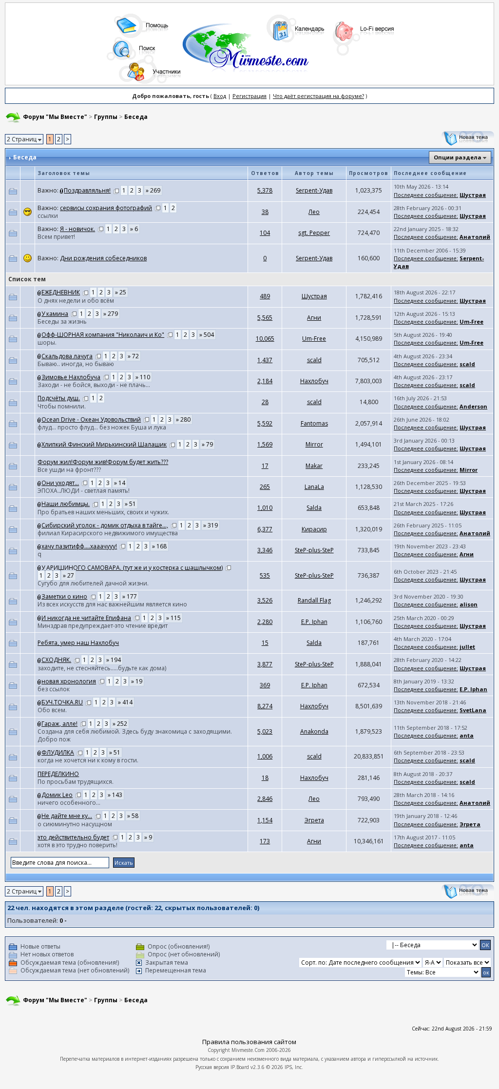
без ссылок (54, 689)
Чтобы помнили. (62, 406)
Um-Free (471, 321)
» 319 (210, 525)
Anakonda (314, 731)
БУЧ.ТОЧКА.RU (62, 702)
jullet (467, 646)
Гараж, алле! (59, 724)
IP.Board (239, 1067)
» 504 (206, 335)
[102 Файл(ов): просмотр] (39, 724)
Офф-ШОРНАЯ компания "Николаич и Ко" (102, 335)
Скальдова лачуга (67, 356)
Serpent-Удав (314, 190)
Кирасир (314, 529)
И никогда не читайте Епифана (86, 618)
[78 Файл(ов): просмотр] (39, 314)
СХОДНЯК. (56, 660)
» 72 (133, 356)
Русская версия (212, 1067)
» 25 (120, 292)
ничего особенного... (69, 802)
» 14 (119, 483)
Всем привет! (56, 237)
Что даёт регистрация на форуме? (318, 95)
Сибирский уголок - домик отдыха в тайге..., (104, 525)
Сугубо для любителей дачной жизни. (93, 583)
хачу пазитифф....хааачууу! (79, 546)
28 (265, 402)
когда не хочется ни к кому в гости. (88, 760)
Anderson (473, 406)
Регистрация (249, 95)
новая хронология (68, 681)
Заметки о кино (64, 596)
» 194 (113, 660)
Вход (219, 95)
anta (467, 735)
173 (265, 841)
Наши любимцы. (65, 504)
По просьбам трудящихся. (76, 782)
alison (469, 604)
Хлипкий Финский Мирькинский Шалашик (104, 444)
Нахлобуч (314, 381)
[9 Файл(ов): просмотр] (39, 356)
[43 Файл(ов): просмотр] (39, 444)
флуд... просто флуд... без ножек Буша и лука (102, 427)
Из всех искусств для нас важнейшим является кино (112, 604)
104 (265, 233)
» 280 (183, 419)
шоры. (47, 342)
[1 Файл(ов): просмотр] (39, 816)
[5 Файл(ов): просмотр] (39, 292)
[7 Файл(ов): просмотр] (39, 483)
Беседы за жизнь (62, 321)
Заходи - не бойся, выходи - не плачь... (94, 385)
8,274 (264, 706)
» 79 (207, 444)
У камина (54, 314)
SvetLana (473, 710)
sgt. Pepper (314, 233)
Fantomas (314, 423)
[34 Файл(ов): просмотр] (39, 504)
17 (265, 466)
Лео (314, 212)
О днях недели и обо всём (76, 300)
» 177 (129, 596)
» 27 (68, 575)
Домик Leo (57, 795)
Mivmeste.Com (248, 1050)
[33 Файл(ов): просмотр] (39, 546)
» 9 (148, 837)
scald (314, 360)
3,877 (264, 664)
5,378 (264, 190)
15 (265, 643)
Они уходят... (60, 483)
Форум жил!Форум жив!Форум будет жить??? (103, 462)
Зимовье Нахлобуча (70, 377)
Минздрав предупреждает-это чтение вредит (103, 626)
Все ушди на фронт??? (69, 470)
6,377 (264, 529)
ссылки (48, 216)
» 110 (142, 377)
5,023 (264, 731)
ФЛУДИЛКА (57, 752)
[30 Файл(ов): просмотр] (39, 525)
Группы (105, 117)
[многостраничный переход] (116, 190)
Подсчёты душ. (59, 398)
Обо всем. (52, 710)
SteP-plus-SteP (314, 550)
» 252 (120, 724)
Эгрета (314, 820)
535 (265, 575)
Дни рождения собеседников (103, 258)
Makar (314, 466)
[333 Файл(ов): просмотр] (62, 190)
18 (265, 778)
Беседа (136, 117)
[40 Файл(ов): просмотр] (39, 795)
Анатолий (475, 236)
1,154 (264, 820)
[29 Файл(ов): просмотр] (39, 702)
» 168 (159, 546)
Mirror (314, 444)
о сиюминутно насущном (75, 824)
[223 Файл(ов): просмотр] (39, 335)
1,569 (264, 444)
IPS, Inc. (294, 1067)
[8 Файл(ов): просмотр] (39, 752)
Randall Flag (314, 600)
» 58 (132, 816)
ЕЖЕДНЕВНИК (60, 292)
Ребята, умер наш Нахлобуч (78, 643)
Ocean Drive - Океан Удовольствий (91, 419)
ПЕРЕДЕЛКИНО (58, 774)
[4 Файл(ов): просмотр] (39, 596)
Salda (314, 508)
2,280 (264, 622)
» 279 (110, 314)
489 (265, 296)
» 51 (130, 504)
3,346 (264, 550)
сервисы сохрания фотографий (106, 208)
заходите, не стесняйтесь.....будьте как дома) (102, 668)
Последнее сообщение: (426, 194)
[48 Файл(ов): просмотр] (39, 419)
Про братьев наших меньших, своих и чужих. (103, 512)
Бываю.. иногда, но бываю (76, 364)
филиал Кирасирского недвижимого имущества (108, 533)
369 (265, 685)
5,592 (264, 423)
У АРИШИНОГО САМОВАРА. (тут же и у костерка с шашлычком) (132, 568)
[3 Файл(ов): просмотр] (39, 681)
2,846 (264, 799)
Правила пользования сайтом (249, 1041)
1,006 (264, 756)
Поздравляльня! (87, 190)
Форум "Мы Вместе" (55, 117)
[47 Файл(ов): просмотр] (39, 377)
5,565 (264, 317)
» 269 (153, 190)
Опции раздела (457, 157)
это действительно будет (73, 837)
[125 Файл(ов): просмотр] (39, 660)
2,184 (264, 381)
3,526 (264, 600)
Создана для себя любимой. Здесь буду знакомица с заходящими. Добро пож (135, 735)
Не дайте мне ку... (66, 816)
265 (265, 487)
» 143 (115, 795)
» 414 (125, 702)
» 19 (136, 681)
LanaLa (314, 487)
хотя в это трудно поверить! (77, 845)
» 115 (173, 618)
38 (265, 212)
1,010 (264, 508)
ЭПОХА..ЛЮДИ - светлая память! (84, 490)
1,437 (264, 360)
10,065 (265, 338)
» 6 (134, 229)
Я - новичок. (77, 229)
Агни (314, 317)
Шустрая (473, 194)
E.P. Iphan (314, 622)
